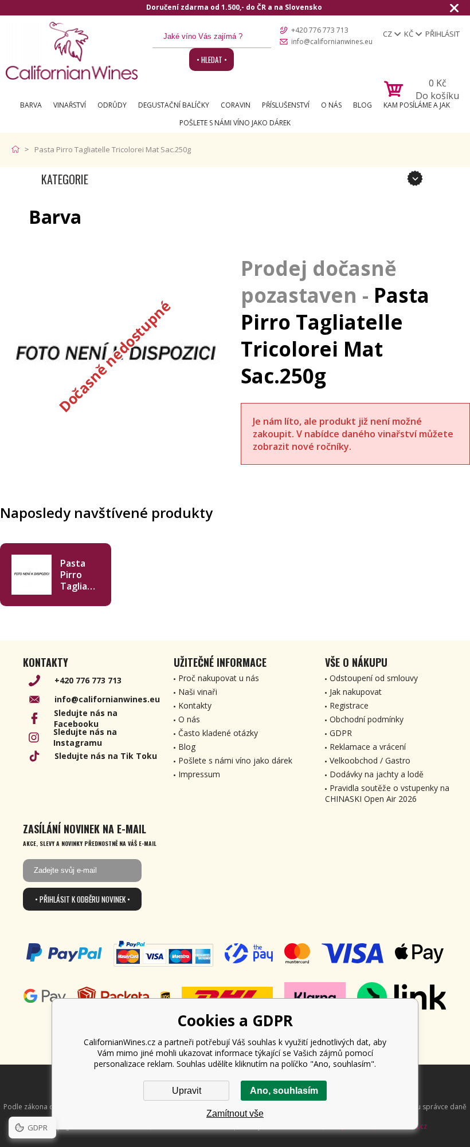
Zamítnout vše (235, 1113)
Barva (31, 105)
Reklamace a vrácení (368, 746)
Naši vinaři (197, 691)
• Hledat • (212, 59)
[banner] (72, 50)
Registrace (349, 705)
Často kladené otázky (218, 732)
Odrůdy (112, 105)
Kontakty (194, 705)
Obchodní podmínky (367, 719)
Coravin (235, 105)
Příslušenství (286, 105)
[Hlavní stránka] (18, 149)
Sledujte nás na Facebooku (85, 718)
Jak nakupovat (356, 691)
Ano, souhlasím (284, 1090)
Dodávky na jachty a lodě (377, 774)
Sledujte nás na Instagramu (85, 737)
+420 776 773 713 (319, 30)
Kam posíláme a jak (416, 105)
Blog (362, 105)
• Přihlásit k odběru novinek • (82, 899)
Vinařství (69, 105)
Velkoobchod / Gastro (370, 760)
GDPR (341, 732)
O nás (331, 105)
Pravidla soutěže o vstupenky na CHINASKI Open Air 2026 (387, 793)
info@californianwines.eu (332, 41)
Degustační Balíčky (173, 105)
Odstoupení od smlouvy (374, 678)
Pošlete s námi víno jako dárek (235, 123)
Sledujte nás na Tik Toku (105, 755)
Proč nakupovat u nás (218, 678)
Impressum (199, 774)
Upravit (186, 1090)
